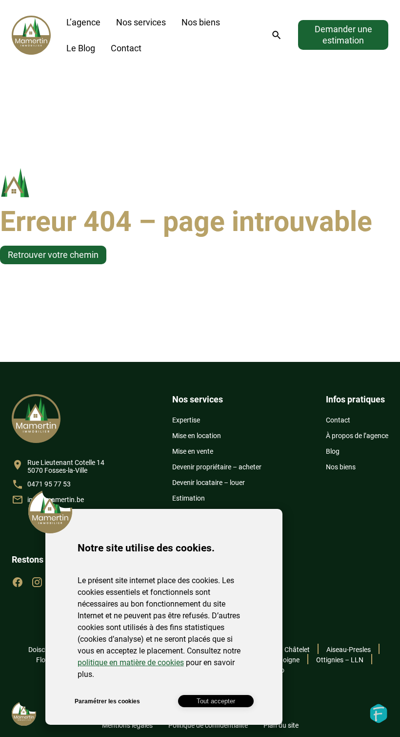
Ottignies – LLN (339, 660)
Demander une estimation (343, 34)
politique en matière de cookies (131, 662)
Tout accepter (216, 701)
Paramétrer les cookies (107, 701)
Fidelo (378, 713)
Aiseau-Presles (348, 649)
